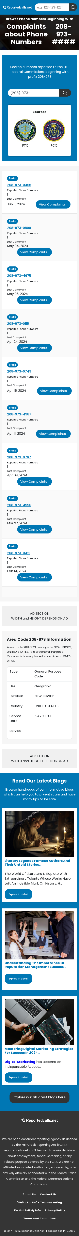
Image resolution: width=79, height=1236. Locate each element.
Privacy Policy (55, 1210)
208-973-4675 (19, 275)
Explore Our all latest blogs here (39, 1097)
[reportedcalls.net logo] (39, 1120)
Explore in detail (18, 894)
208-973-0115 (18, 323)
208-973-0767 (19, 457)
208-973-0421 (18, 553)
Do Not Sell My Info (27, 1210)
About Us (29, 1194)
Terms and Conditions (39, 1218)
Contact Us (48, 1194)
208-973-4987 (19, 414)
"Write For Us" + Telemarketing (39, 1202)
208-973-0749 (19, 371)
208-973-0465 (19, 185)
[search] (73, 7)
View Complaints (52, 204)
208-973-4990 (19, 505)
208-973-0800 (19, 228)
